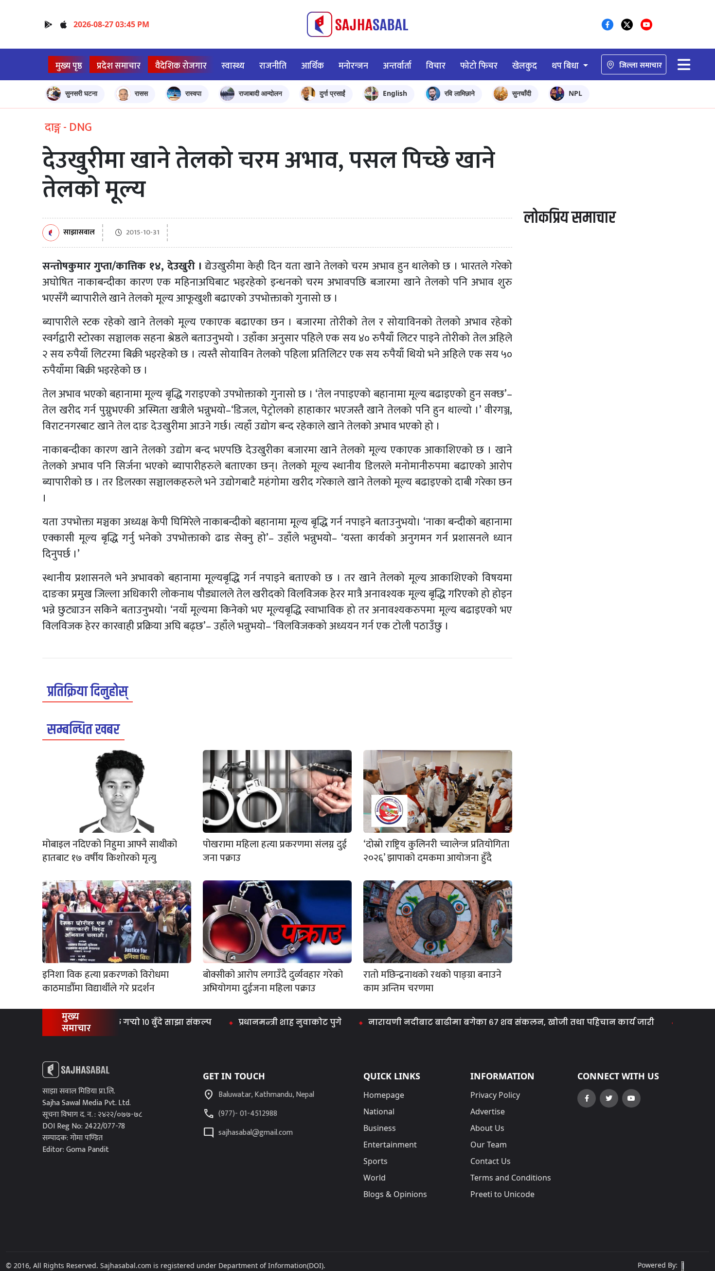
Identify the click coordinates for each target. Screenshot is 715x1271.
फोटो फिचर (479, 66)
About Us (487, 1128)
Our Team (488, 1144)
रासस (141, 93)
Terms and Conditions (510, 1177)
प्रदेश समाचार (119, 66)
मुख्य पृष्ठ (68, 66)
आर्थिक (312, 66)
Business (379, 1128)
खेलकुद (524, 66)
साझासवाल (79, 232)
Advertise (487, 1111)
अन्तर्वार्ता (397, 66)
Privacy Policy (495, 1095)
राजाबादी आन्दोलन (260, 93)
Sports (375, 1161)
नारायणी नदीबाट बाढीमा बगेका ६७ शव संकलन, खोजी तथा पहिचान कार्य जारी (485, 1022)
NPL (575, 93)
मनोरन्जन (353, 66)
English (395, 93)
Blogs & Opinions (395, 1194)
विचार (436, 66)
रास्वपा (193, 93)
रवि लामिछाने (460, 93)
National (378, 1111)
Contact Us (490, 1161)
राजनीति (272, 66)
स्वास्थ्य (233, 66)
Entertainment (390, 1144)
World (374, 1177)
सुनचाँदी (521, 93)
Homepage (383, 1095)
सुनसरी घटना (81, 93)
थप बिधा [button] (566, 66)
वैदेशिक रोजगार (181, 66)
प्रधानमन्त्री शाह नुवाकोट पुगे (263, 1022)
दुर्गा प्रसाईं (332, 93)
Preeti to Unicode (502, 1194)
